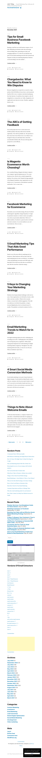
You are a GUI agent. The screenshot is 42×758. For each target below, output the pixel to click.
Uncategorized (11, 69)
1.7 (8, 615)
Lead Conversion (12, 713)
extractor (9, 595)
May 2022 (10, 669)
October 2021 (11, 683)
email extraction (11, 609)
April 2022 (10, 671)
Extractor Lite (10, 591)
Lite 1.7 (9, 573)
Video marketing (12, 722)
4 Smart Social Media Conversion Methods (19, 371)
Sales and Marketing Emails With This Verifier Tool (19, 463)
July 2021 (10, 689)
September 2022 (12, 662)
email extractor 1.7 (11, 621)
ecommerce (11, 709)
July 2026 (10, 660)
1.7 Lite (9, 587)
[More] (20, 7)
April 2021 (10, 696)
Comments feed (12, 735)
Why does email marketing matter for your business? (19, 491)
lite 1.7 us (9, 593)
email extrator (10, 599)
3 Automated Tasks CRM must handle (15, 454)
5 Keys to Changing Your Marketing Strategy (18, 287)
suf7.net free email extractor (13, 619)
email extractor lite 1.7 (12, 603)
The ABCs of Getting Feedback (19, 123)
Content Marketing (13, 707)
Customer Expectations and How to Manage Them (18, 488)
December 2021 (12, 679)
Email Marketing (12, 711)
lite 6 (8, 613)
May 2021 (10, 694)
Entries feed (11, 733)
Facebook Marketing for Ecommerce (19, 206)
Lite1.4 (8, 627)
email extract (10, 607)
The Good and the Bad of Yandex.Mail (16, 470)
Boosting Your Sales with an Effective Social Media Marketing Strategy (21, 513)
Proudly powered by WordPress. (18, 753)
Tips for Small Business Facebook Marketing (18, 39)
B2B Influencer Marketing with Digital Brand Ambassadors (20, 456)
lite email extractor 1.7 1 (12, 623)
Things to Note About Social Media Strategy (17, 475)
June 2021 (10, 691)
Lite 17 (8, 577)
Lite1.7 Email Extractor (12, 579)
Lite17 (8, 575)
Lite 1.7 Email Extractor (12, 581)
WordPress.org (11, 737)
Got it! (32, 753)
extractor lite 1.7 (11, 611)
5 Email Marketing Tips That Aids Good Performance (20, 246)
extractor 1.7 (10, 605)
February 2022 (11, 675)
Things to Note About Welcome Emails (19, 408)
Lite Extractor (10, 583)
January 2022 (11, 677)
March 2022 (11, 673)
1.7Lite (8, 589)
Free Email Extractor (13, 7)
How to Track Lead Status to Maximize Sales (17, 483)
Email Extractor (10, 585)
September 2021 (12, 685)
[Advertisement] (21, 16)
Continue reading (12, 63)
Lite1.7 (8, 571)
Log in (9, 731)
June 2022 (10, 667)
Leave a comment (20, 69)
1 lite (8, 617)
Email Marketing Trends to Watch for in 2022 (20, 329)
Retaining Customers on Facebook (18, 508)
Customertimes (10, 633)
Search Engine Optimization (15, 715)
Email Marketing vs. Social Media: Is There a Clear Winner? (21, 478)
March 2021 (11, 698)
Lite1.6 (8, 629)
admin (10, 67)
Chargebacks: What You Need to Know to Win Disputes (19, 82)
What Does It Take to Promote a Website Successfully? (19, 473)
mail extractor (10, 597)
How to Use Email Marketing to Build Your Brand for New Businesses (20, 532)
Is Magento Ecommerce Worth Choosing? (18, 164)
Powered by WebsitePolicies (28, 755)
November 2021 (12, 681)
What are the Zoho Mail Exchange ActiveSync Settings (19, 480)
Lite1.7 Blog (10, 4)
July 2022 (10, 664)
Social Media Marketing (14, 718)
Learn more (37, 751)
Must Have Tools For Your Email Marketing (17, 486)
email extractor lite (11, 601)
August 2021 (11, 687)
